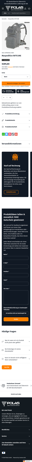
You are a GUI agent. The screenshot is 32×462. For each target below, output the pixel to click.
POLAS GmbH (8, 457)
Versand (10, 67)
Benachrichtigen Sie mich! (16, 83)
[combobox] (16, 13)
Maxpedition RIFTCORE (13, 18)
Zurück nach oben (16, 394)
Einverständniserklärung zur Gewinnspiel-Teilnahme (16, 308)
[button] (27, 461)
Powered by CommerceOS (19, 457)
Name (5, 254)
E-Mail (5, 263)
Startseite (4, 18)
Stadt (5, 280)
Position (6, 271)
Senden (16, 319)
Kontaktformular (11, 192)
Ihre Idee (6, 288)
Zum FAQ (6, 367)
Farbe (3, 73)
